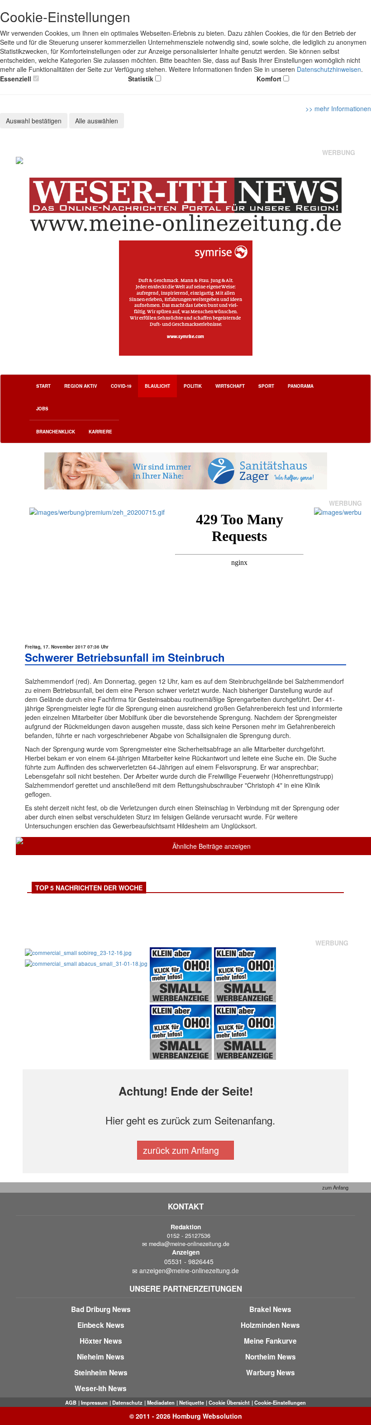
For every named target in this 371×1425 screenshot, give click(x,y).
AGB (70, 1402)
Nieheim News (100, 1357)
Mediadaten (161, 1402)
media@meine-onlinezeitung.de (189, 1244)
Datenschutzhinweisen (329, 69)
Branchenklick (55, 431)
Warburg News (270, 1373)
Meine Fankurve (270, 1341)
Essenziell (15, 78)
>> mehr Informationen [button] (338, 108)
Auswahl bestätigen (34, 120)
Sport (266, 386)
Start (43, 386)
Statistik (140, 78)
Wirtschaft (230, 386)
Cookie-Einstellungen (280, 1402)
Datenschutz (127, 1402)
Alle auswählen (96, 120)
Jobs (42, 408)
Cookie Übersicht (229, 1402)
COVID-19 (121, 386)
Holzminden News (270, 1325)
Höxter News (101, 1341)
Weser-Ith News (101, 1388)
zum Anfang (334, 1187)
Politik (193, 386)
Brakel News (270, 1309)
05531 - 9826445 (189, 1261)
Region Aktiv (80, 386)
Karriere (100, 431)
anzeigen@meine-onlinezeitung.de (189, 1270)
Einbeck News (100, 1325)
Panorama (301, 386)
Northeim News (270, 1357)
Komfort (269, 78)
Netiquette (191, 1402)
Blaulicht (157, 386)
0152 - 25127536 (188, 1236)
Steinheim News (101, 1373)
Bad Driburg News (101, 1309)
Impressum (94, 1402)
